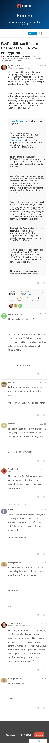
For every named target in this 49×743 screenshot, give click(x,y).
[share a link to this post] (43, 283)
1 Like (32, 669)
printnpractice (14, 562)
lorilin (10, 509)
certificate (30, 58)
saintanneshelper (16, 314)
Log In (33, 33)
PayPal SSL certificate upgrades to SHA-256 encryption (19, 48)
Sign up (39, 735)
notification (5, 58)
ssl (26, 58)
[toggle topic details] (42, 292)
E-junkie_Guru (14, 65)
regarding (12, 58)
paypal (34, 57)
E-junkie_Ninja (14, 469)
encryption (20, 58)
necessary (4, 60)
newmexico (13, 382)
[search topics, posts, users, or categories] (40, 33)
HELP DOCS (26, 735)
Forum (24, 15)
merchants (12, 60)
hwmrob (11, 423)
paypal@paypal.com (19, 121)
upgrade (38, 58)
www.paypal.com (18, 140)
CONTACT (11, 735)
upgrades (20, 60)
